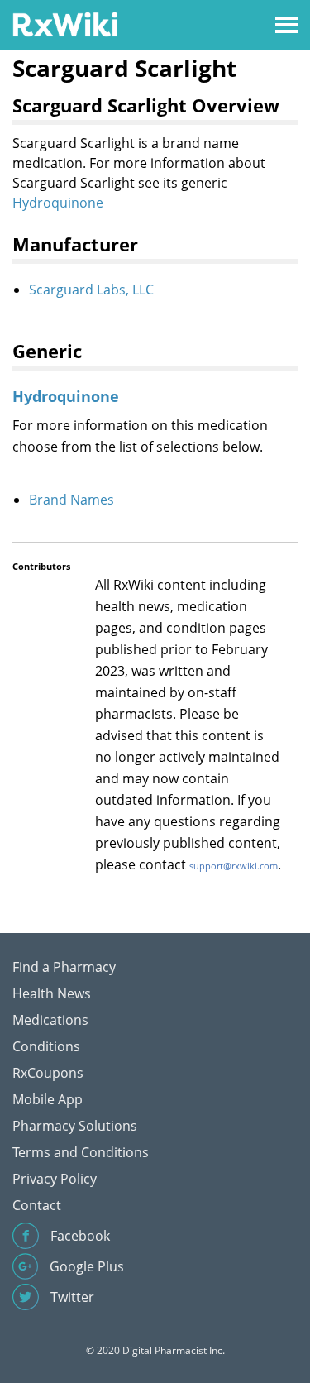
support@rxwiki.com (233, 865)
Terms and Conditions (80, 1152)
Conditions (46, 1046)
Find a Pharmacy (64, 967)
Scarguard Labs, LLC (91, 289)
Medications (50, 1020)
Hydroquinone (57, 203)
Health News (51, 993)
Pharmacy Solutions (74, 1126)
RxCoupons (47, 1073)
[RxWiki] (64, 24)
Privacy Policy (54, 1179)
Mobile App (47, 1099)
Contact (36, 1205)
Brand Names (71, 500)
